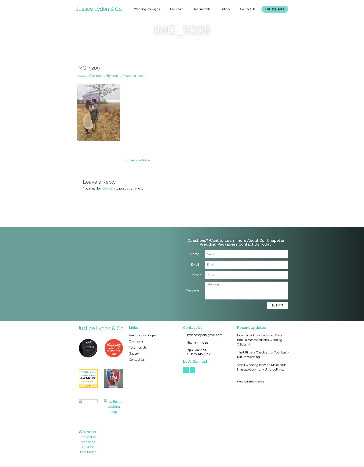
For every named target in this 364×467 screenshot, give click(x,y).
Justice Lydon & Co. (99, 9)
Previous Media (138, 160)
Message (193, 290)
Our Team (176, 9)
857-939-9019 (274, 9)
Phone (196, 275)
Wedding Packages (147, 9)
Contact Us (247, 9)
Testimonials (201, 9)
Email (195, 264)
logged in (108, 188)
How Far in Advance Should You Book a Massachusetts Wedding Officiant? (259, 340)
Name (195, 254)
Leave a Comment (90, 76)
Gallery (225, 9)
